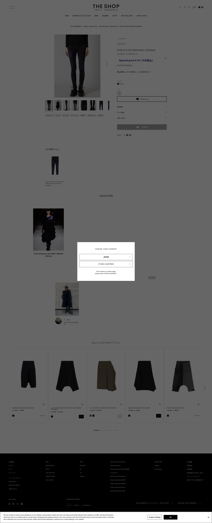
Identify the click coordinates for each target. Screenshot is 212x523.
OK (170, 517)
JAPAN (106, 257)
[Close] (208, 517)
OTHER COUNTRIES (106, 264)
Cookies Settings (155, 517)
